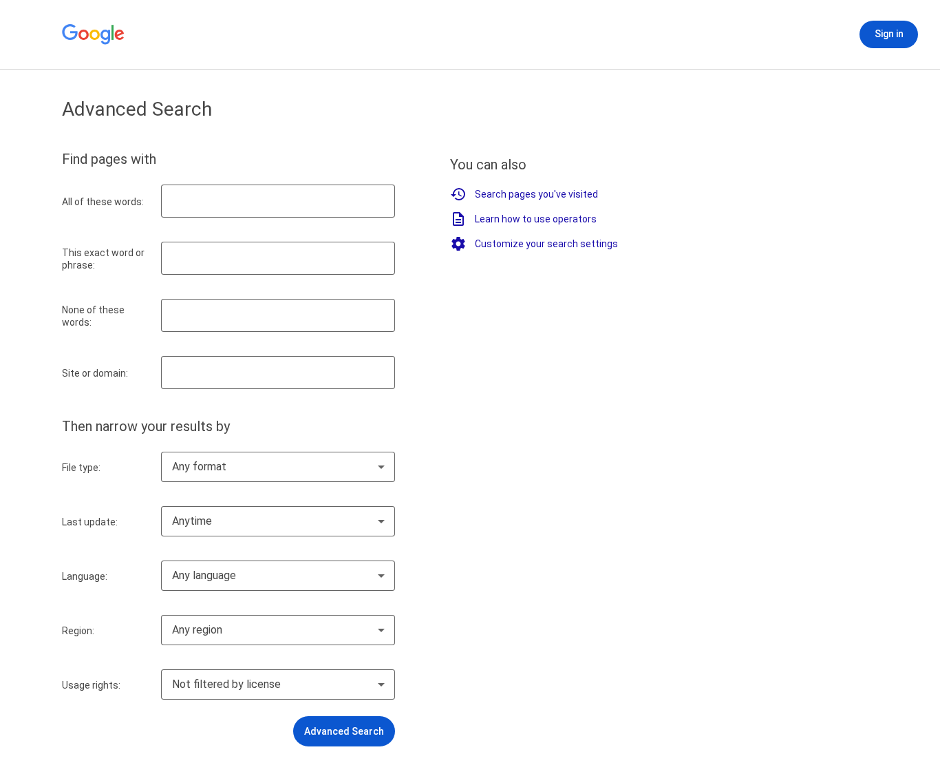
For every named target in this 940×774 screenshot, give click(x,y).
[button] (344, 731)
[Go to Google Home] (93, 34)
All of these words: (103, 201)
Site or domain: (95, 373)
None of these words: (93, 316)
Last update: (90, 521)
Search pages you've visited (536, 194)
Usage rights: (91, 685)
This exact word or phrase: (103, 259)
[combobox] (278, 466)
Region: (78, 630)
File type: (81, 467)
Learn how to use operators (536, 218)
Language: (84, 576)
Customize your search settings (546, 243)
